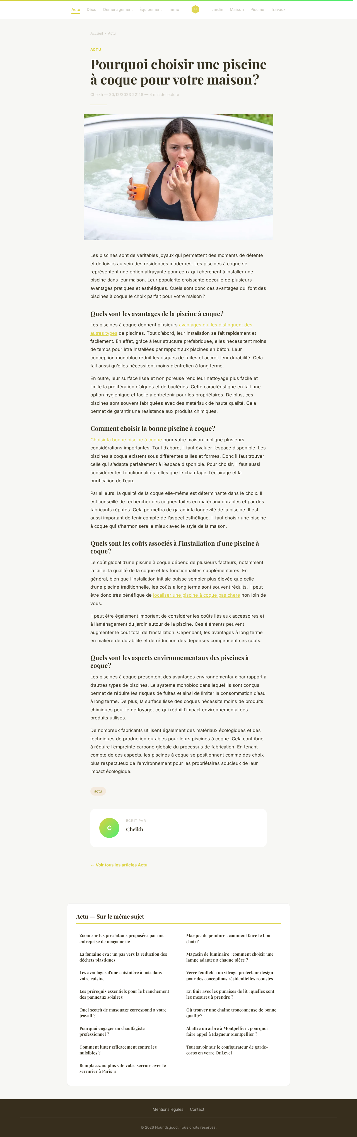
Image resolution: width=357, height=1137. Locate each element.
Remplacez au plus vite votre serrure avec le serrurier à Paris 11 (122, 1068)
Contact (197, 1109)
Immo (173, 9)
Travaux (278, 9)
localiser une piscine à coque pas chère (196, 595)
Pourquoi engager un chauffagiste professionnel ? (112, 1031)
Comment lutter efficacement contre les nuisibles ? (118, 1050)
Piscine (257, 9)
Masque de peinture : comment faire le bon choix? (228, 938)
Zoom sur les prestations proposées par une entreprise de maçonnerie (122, 938)
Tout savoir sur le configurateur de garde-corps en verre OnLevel (227, 1050)
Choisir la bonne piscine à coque (126, 439)
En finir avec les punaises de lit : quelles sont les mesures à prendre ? (230, 994)
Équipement (150, 9)
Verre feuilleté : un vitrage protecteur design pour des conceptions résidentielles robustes (229, 975)
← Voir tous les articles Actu (118, 865)
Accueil (96, 33)
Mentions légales (168, 1109)
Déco (92, 9)
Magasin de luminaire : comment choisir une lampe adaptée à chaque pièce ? (230, 957)
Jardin (217, 9)
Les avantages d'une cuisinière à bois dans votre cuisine (120, 975)
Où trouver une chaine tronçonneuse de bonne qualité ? (231, 1012)
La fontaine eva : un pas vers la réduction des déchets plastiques (123, 957)
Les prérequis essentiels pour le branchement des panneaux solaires (124, 994)
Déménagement (118, 9)
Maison (237, 9)
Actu (75, 9)
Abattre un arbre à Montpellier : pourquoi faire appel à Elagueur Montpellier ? (227, 1031)
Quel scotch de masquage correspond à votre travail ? (123, 1012)
